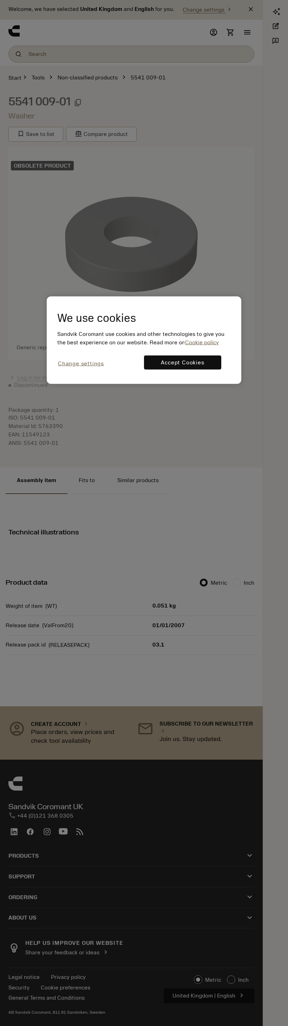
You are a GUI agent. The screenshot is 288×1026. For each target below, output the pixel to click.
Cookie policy (202, 342)
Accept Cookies (182, 362)
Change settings (81, 363)
